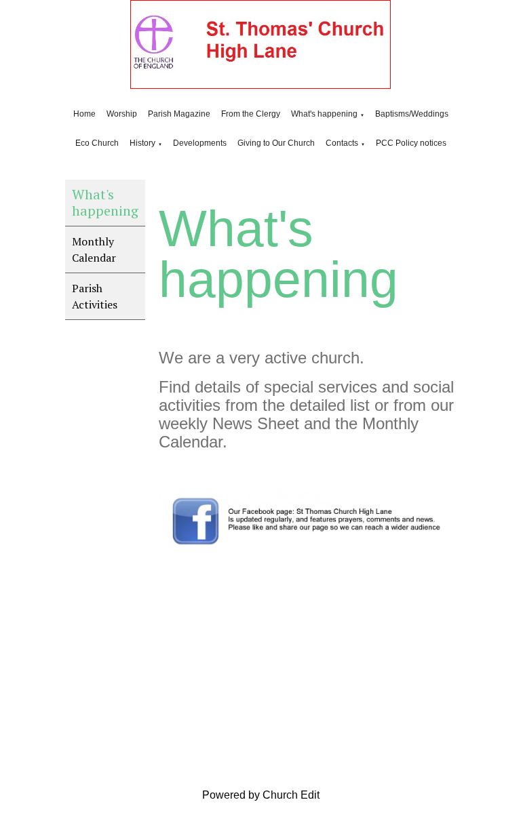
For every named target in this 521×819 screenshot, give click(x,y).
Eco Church (97, 143)
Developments (200, 143)
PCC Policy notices (411, 143)
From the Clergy (250, 114)
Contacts (342, 143)
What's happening (324, 114)
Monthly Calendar (94, 249)
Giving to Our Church (276, 143)
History (142, 143)
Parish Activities (94, 296)
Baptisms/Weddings (411, 114)
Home (84, 114)
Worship (122, 114)
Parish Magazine (179, 114)
